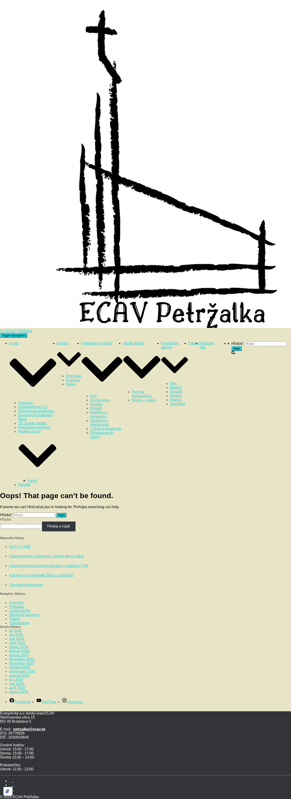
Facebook (12, 782)
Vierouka (25, 403)
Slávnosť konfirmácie (26, 585)
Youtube (12, 786)
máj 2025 (16, 684)
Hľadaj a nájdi (58, 526)
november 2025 (21, 663)
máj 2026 (16, 639)
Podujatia (17, 607)
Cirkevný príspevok (105, 429)
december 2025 (21, 659)
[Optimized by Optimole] (8, 791)
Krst (93, 396)
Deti (173, 383)
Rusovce (73, 380)
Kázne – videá (143, 400)
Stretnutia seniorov (24, 615)
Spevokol (177, 404)
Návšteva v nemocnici (99, 414)
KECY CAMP (20, 547)
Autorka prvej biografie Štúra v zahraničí (41, 575)
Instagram (12, 790)
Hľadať (5, 519)
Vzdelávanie (19, 623)
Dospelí (176, 392)
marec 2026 (18, 647)
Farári (32, 480)
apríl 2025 (17, 688)
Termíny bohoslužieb (142, 394)
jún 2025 (16, 680)
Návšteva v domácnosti (99, 423)
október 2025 (19, 667)
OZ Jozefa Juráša (32, 423)
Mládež (176, 388)
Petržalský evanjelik (34, 427)
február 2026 (19, 651)
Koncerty (16, 602)
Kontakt (24, 485)
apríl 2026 (17, 643)
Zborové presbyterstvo (36, 411)
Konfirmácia (100, 400)
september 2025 (22, 671)
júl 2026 (15, 630)
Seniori (176, 396)
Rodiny (176, 400)
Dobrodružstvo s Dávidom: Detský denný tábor (46, 556)
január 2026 (18, 655)
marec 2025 (18, 692)
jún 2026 (16, 635)
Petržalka (73, 376)
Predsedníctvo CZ (32, 407)
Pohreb (96, 408)
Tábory (194, 343)
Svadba (96, 404)
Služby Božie (19, 611)
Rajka (70, 384)
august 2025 (19, 675)
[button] (33, 399)
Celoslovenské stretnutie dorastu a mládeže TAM (48, 566)
